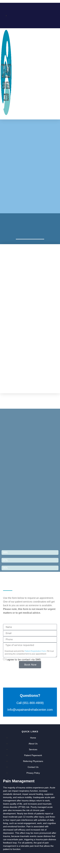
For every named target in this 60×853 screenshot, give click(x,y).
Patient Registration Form (35, 651)
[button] (56, 72)
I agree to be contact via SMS (23, 659)
